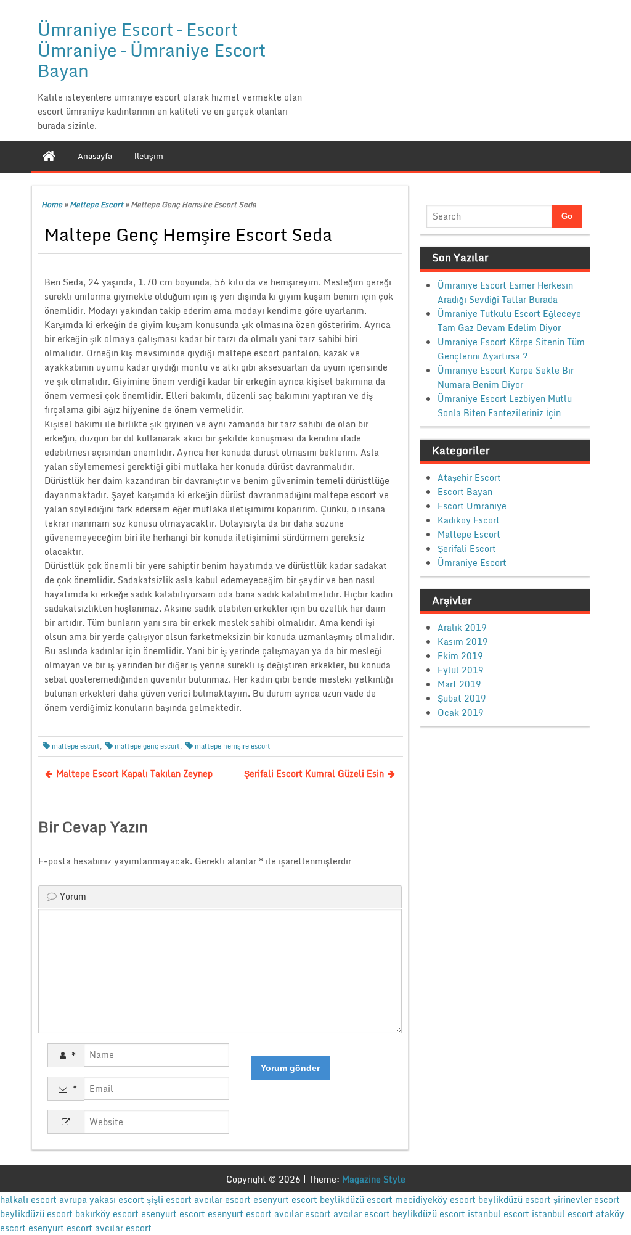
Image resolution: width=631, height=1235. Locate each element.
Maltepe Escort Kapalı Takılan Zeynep (134, 773)
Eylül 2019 (461, 670)
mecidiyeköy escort (435, 1199)
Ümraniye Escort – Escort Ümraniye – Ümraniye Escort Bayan (152, 49)
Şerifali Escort (467, 548)
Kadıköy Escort (469, 520)
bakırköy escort (107, 1214)
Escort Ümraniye (472, 506)
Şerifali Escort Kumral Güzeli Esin (314, 773)
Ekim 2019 (460, 656)
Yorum (73, 896)
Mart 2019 (459, 684)
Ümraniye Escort (472, 563)
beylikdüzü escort (356, 1199)
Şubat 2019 (462, 698)
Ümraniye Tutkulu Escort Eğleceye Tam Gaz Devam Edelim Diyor (509, 320)
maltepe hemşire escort (233, 746)
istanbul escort (498, 1214)
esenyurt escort (285, 1199)
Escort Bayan (465, 492)
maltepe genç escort (147, 746)
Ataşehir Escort (469, 477)
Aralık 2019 (462, 627)
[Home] (49, 156)
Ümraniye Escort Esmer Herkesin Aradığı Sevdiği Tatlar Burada (505, 292)
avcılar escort (222, 1199)
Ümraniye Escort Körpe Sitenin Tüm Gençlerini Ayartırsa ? (511, 349)
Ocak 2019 (461, 712)
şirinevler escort (586, 1199)
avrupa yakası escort (101, 1199)
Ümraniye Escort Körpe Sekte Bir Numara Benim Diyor (506, 377)
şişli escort (169, 1199)
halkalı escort (28, 1199)
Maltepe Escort (96, 204)
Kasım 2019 (463, 641)
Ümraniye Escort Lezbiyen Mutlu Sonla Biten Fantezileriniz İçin (505, 406)
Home (51, 204)
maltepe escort (76, 746)
